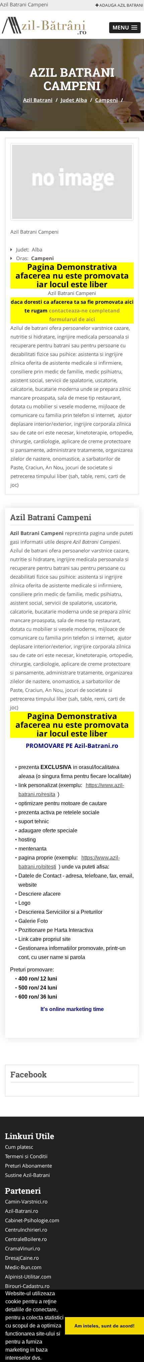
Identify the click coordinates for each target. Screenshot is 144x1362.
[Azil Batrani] (44, 24)
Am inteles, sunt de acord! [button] (104, 1325)
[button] (125, 27)
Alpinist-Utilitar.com (28, 1277)
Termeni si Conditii (26, 1156)
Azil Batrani (38, 100)
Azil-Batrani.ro (21, 1211)
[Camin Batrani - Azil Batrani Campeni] (72, 182)
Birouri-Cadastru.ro (27, 1286)
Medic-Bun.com (23, 1267)
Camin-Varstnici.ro (26, 1201)
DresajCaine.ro (22, 1258)
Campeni (106, 100)
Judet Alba (74, 100)
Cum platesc (19, 1147)
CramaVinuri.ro (22, 1248)
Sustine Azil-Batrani (27, 1175)
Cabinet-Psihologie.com (32, 1220)
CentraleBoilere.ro (26, 1239)
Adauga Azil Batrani (120, 5)
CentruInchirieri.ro (26, 1230)
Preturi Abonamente (28, 1166)
